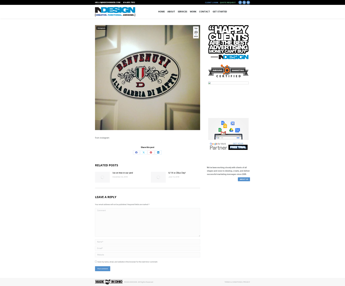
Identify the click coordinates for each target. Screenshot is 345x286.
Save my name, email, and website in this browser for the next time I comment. (127, 262)
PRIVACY (246, 282)
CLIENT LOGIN (211, 2)
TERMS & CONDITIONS (233, 282)
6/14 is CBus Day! (177, 173)
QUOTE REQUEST (228, 2)
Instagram (101, 28)
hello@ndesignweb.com (107, 2)
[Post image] (102, 177)
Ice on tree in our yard (123, 173)
